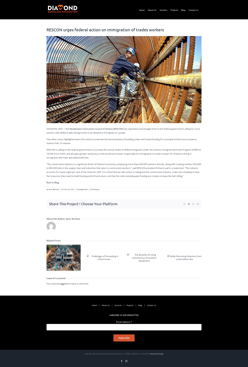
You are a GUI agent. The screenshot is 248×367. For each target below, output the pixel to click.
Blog (140, 305)
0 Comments (95, 189)
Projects (130, 305)
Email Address (124, 321)
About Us (106, 305)
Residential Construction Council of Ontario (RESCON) (96, 128)
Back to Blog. (53, 182)
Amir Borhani (54, 189)
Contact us (151, 305)
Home (94, 305)
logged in (64, 283)
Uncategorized (82, 189)
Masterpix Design (157, 354)
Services (118, 305)
